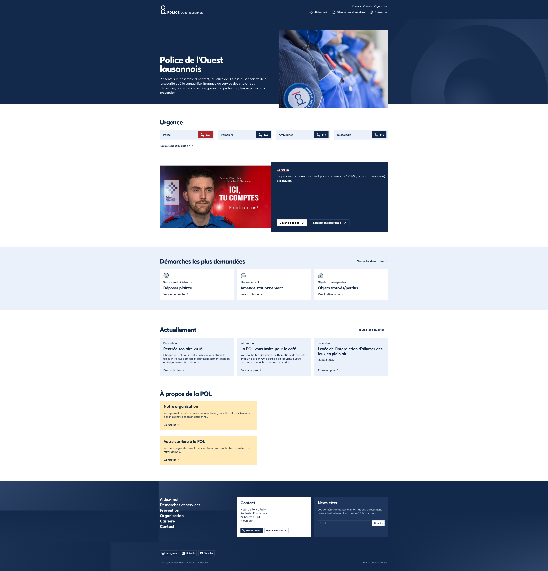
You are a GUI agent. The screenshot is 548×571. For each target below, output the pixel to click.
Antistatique (381, 562)
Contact (167, 526)
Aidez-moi (169, 499)
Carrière (167, 521)
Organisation (172, 515)
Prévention (169, 510)
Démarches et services (180, 504)
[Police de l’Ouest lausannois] (181, 9)
